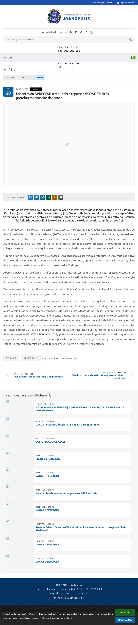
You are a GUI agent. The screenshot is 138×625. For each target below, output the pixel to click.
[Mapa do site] (86, 32)
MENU (6, 57)
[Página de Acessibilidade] (91, 32)
